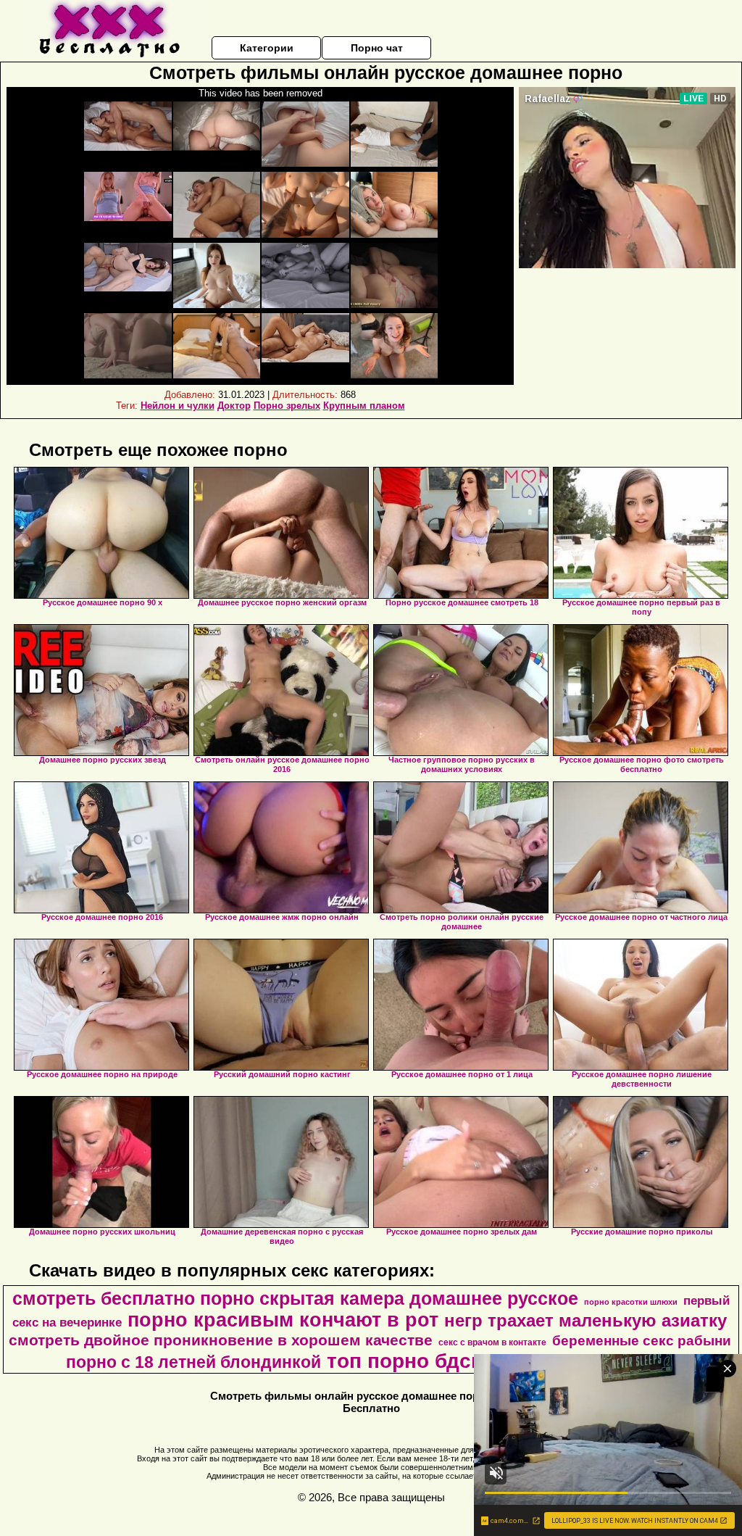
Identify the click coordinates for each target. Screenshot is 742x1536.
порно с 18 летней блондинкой (193, 1362)
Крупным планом (364, 405)
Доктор (234, 405)
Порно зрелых (287, 405)
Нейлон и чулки (177, 405)
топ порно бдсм (406, 1361)
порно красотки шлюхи (631, 1302)
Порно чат (377, 48)
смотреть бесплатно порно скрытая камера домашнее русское (295, 1298)
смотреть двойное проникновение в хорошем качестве (221, 1340)
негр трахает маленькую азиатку (585, 1320)
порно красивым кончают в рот (283, 1320)
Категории (266, 48)
